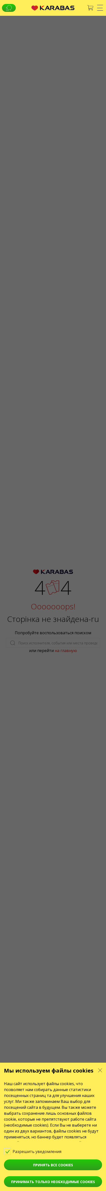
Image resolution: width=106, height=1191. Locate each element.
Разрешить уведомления (37, 1151)
